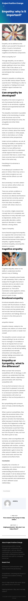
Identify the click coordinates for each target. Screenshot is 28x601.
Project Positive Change (12, 3)
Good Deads (6, 491)
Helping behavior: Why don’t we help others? (13, 590)
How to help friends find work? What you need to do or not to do (13, 583)
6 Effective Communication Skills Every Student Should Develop (12, 568)
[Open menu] (3, 6)
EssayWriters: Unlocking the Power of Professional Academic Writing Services (14, 576)
